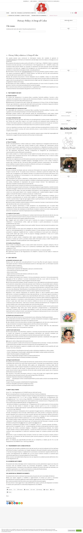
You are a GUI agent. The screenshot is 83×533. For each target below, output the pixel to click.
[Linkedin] (14, 503)
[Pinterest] (17, 503)
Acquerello (26, 1)
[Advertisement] (68, 49)
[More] (22, 503)
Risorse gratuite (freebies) (39, 15)
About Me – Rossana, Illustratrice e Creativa (23, 12)
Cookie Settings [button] (71, 530)
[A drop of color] (41, 8)
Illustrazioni (41, 12)
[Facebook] (7, 503)
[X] (10, 503)
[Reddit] (12, 503)
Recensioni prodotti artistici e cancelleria (49, 1)
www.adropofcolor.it (11, 59)
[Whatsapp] (19, 503)
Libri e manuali (33, 1)
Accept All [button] (79, 530)
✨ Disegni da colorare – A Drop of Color (18, 15)
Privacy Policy (53, 15)
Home (7, 12)
